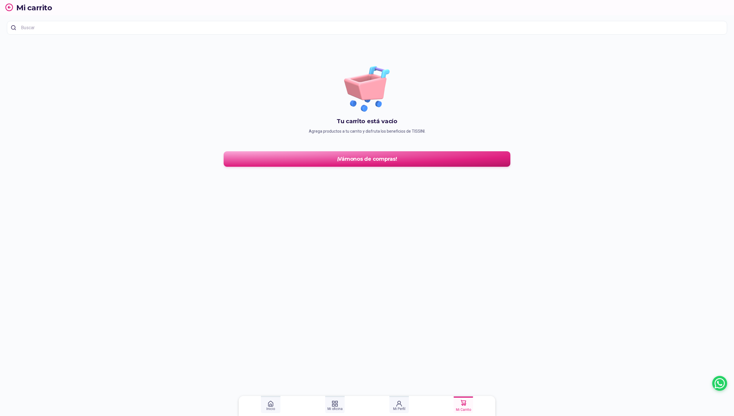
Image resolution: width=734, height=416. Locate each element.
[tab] (270, 404)
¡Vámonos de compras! (367, 159)
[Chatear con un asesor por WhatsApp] (719, 383)
